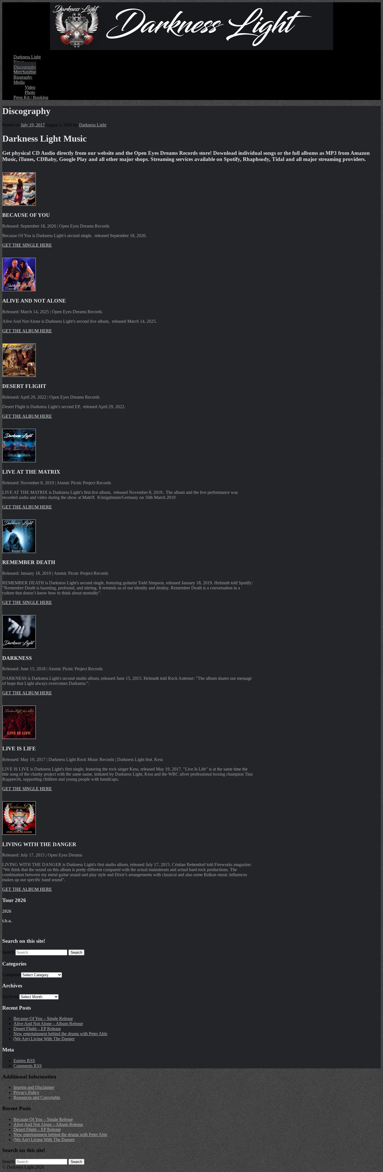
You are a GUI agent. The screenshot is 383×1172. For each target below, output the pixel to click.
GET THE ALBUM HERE (27, 330)
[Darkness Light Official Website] (191, 26)
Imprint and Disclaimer (33, 1087)
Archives (10, 996)
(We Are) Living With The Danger (44, 1038)
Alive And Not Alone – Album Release (48, 1023)
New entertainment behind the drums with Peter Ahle (60, 1033)
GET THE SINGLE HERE (27, 245)
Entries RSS (24, 1060)
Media (19, 82)
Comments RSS (27, 1065)
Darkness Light (27, 56)
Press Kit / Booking (30, 97)
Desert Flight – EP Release (37, 1028)
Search (8, 952)
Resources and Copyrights (36, 1097)
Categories (11, 974)
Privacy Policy (26, 1092)
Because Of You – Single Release (43, 1018)
